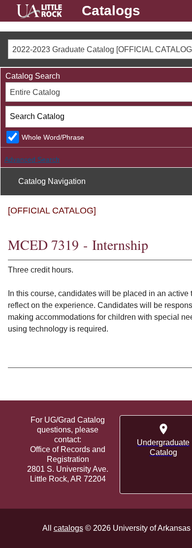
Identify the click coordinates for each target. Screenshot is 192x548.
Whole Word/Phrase (53, 137)
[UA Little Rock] (39, 12)
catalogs (68, 528)
